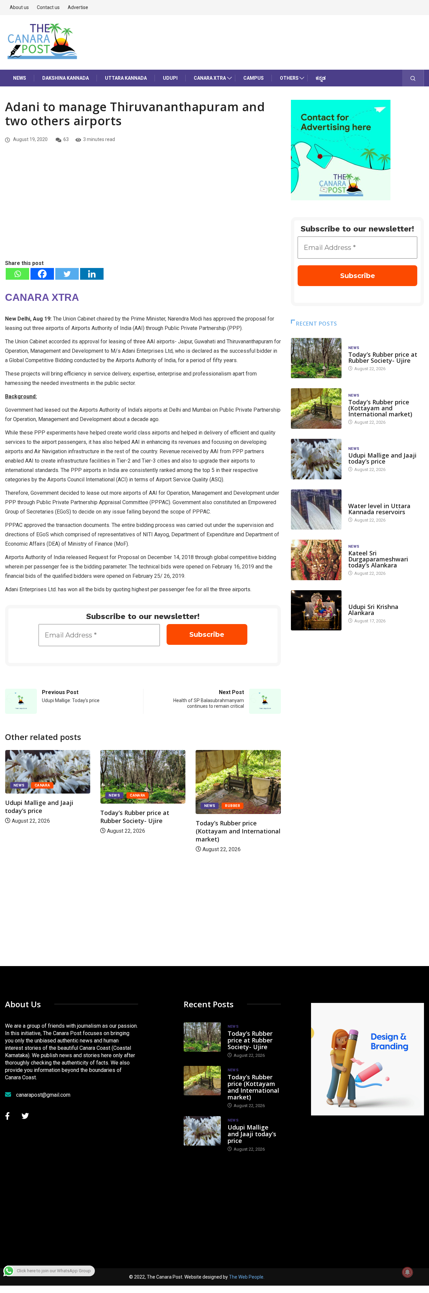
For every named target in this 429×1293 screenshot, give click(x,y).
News (19, 78)
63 (66, 139)
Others (289, 78)
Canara (42, 785)
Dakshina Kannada (65, 78)
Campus (253, 78)
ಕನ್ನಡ (321, 78)
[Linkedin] (92, 274)
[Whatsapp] (17, 274)
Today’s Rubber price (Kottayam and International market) (238, 831)
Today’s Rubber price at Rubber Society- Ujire (134, 817)
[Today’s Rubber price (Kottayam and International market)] (316, 408)
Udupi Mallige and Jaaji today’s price (39, 807)
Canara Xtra (210, 78)
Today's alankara (367, 600)
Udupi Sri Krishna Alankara (373, 610)
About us (19, 7)
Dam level (358, 499)
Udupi (170, 78)
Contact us (48, 7)
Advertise (78, 7)
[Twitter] (67, 274)
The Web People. (246, 1277)
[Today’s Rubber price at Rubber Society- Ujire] (316, 358)
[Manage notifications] (407, 1272)
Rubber (232, 806)
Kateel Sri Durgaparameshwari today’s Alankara (378, 559)
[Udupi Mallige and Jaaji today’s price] (316, 459)
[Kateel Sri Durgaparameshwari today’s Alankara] (316, 560)
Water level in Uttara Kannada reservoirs (379, 509)
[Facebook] (42, 274)
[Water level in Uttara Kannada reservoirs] (316, 509)
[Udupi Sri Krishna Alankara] (316, 610)
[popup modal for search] (413, 78)
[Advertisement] (143, 209)
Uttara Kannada (126, 78)
